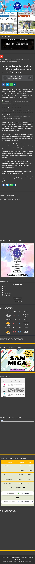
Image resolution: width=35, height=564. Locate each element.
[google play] (19, 560)
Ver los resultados (17, 301)
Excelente (6, 289)
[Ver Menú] (2, 4)
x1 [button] (30, 78)
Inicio (2, 59)
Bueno (5, 287)
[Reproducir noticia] (5, 78)
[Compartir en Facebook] (3, 84)
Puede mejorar (7, 293)
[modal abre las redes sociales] (14, 84)
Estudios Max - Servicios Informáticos (23, 557)
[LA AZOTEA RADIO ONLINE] (17, 6)
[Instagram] (17, 560)
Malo (5, 291)
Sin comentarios (8, 295)
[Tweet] (7, 84)
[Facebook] (15, 560)
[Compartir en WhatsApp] (11, 84)
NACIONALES (8, 59)
